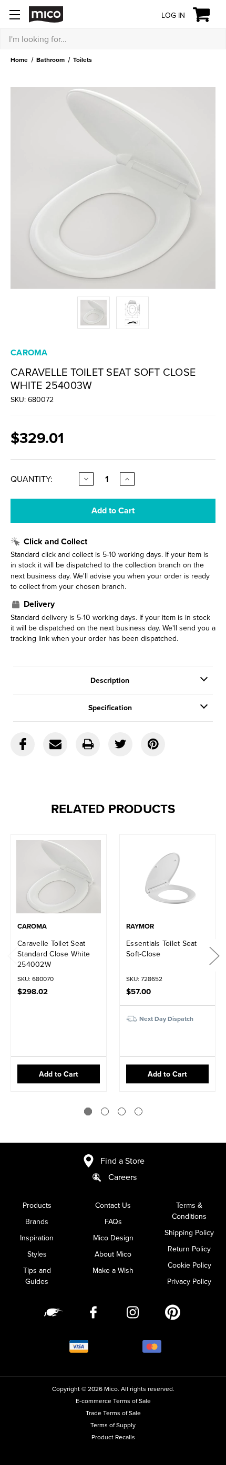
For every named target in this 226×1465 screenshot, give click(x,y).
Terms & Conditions (189, 1210)
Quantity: (32, 478)
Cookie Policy (189, 1265)
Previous (12, 955)
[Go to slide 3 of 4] (122, 1111)
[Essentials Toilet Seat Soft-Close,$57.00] (167, 879)
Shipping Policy (189, 1232)
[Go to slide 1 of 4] (88, 1111)
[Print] (88, 744)
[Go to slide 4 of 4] (138, 1111)
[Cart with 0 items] (207, 14)
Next (213, 955)
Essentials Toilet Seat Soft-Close (161, 948)
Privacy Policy (189, 1281)
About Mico (113, 1254)
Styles (37, 1254)
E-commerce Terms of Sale (113, 1400)
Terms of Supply (113, 1424)
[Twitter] (120, 744)
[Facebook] (23, 744)
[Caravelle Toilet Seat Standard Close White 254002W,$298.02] (58, 879)
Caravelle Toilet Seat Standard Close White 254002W (53, 953)
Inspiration (37, 1237)
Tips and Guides (37, 1276)
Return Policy (189, 1248)
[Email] (55, 744)
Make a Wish (113, 1270)
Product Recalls (113, 1436)
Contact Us (113, 1205)
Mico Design (113, 1237)
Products (37, 1205)
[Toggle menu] (14, 14)
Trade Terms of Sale (113, 1412)
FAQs (113, 1221)
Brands (36, 1221)
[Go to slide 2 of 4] (105, 1111)
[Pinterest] (153, 744)
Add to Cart (58, 1074)
